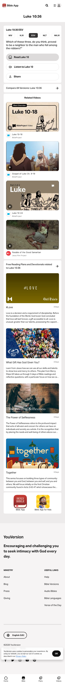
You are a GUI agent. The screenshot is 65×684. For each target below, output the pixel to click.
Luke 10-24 (20, 213)
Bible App (20, 509)
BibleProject (17, 137)
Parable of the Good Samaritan (29, 252)
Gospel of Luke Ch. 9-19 (26, 173)
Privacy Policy (21, 656)
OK (56, 653)
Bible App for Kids (43, 509)
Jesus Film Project (19, 255)
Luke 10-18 (20, 134)
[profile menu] (57, 5)
